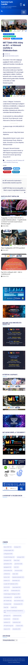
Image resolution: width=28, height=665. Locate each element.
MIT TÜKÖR (7, 600)
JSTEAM (7, 574)
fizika (16, 560)
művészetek (18, 604)
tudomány (16, 622)
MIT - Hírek (6, 38)
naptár (14, 607)
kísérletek (16, 580)
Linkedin (16, 172)
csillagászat (9, 160)
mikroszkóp (8, 597)
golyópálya (8, 563)
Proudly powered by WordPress (10, 660)
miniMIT (18, 597)
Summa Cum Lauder (7, 3)
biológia (17, 547)
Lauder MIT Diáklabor (9, 36)
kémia (7, 577)
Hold (16, 567)
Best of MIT (7, 547)
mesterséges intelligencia (12, 594)
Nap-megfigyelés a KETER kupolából (13, 248)
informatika (8, 570)
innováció (18, 570)
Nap (6, 607)
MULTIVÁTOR (18, 600)
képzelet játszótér (18, 577)
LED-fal (7, 587)
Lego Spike (16, 587)
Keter (15, 574)
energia (20, 557)
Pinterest (7, 172)
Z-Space (19, 625)
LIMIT (6, 590)
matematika (15, 590)
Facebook (8, 168)
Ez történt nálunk (9, 34)
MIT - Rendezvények (17, 38)
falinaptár (7, 560)
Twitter (17, 168)
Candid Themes (16, 662)
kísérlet (7, 580)
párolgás (7, 615)
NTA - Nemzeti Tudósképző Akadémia (13, 611)
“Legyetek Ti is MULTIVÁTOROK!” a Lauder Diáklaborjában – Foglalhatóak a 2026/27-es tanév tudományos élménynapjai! (13, 221)
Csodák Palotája (9, 557)
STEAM (15, 619)
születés (7, 622)
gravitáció (18, 563)
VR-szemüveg (14, 162)
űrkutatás (8, 162)
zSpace (7, 629)
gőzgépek (7, 567)
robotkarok (17, 615)
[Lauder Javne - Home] (21, 4)
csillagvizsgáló (8, 550)
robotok (7, 619)
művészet (7, 604)
